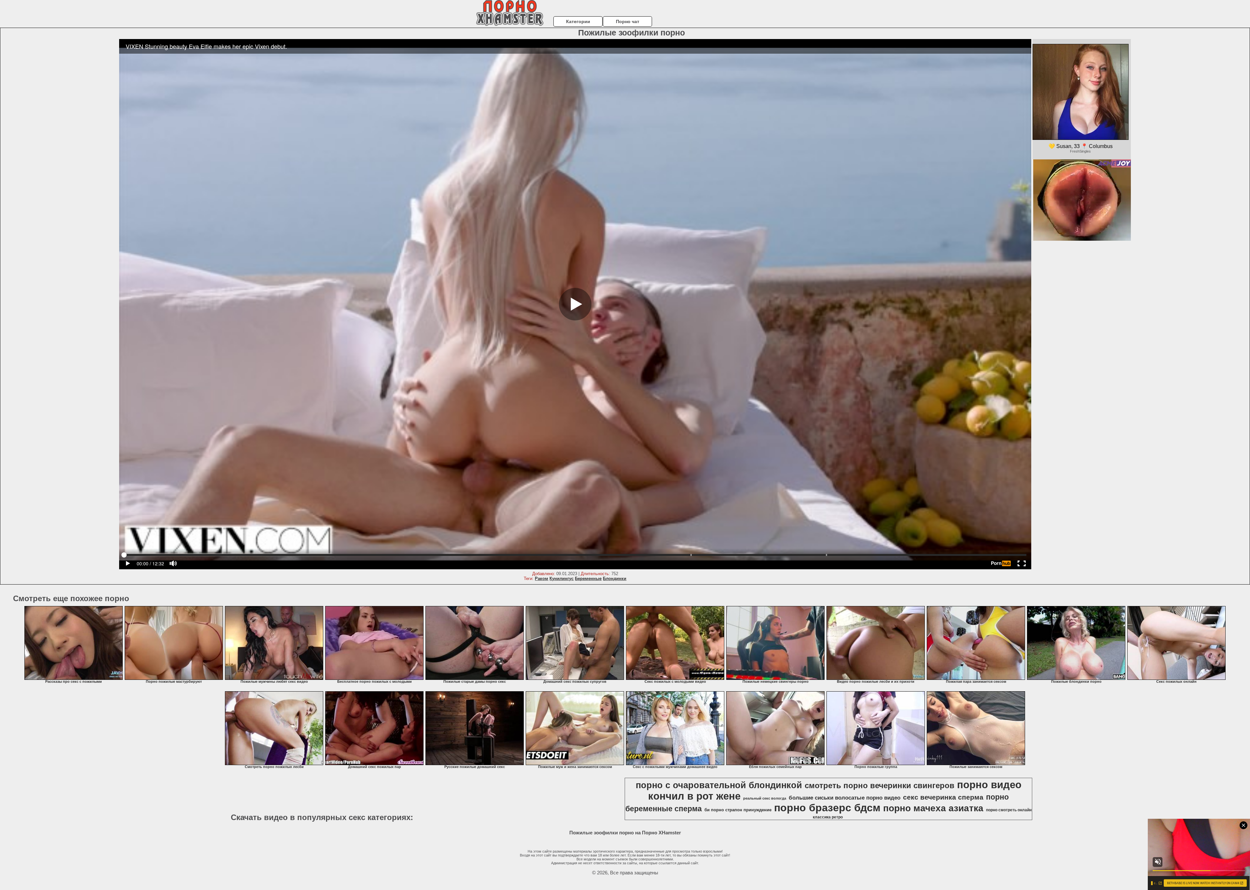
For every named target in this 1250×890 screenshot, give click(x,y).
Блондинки (614, 578)
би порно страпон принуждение (737, 809)
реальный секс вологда (764, 798)
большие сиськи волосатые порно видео (844, 797)
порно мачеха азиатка (933, 808)
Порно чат (627, 21)
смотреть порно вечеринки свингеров (879, 785)
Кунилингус (561, 578)
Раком (541, 578)
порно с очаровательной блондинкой (719, 785)
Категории (578, 21)
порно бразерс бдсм (827, 808)
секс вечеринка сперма (943, 797)
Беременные (588, 578)
